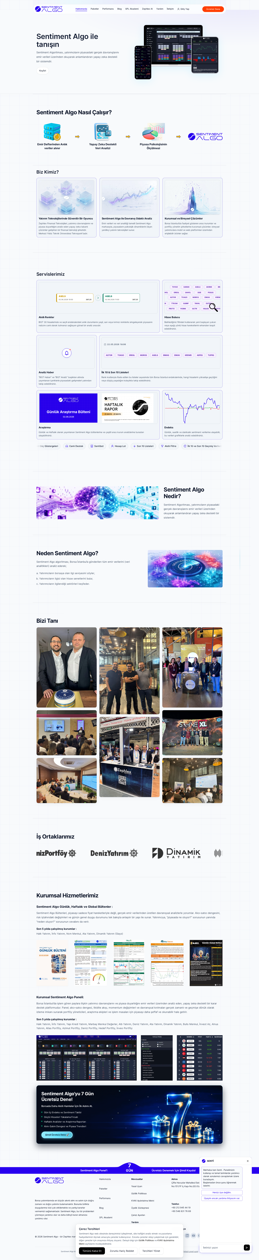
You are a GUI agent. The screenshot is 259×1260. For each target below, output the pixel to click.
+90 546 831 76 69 (181, 1211)
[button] (66, 667)
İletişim (170, 8)
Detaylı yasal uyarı (190, 1251)
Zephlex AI (147, 8)
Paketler (95, 8)
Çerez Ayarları (138, 1215)
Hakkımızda (81, 8)
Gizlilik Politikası (139, 1193)
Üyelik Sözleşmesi (140, 1208)
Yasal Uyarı (136, 1186)
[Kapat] (248, 1161)
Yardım (159, 8)
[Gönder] (247, 1248)
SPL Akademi (131, 8)
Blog (119, 8)
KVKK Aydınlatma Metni (142, 1200)
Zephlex (67, 1236)
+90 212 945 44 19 (181, 1207)
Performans (108, 8)
